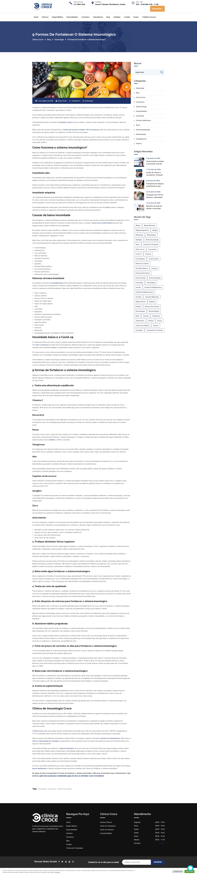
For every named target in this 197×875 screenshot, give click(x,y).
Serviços (45, 17)
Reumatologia (141, 134)
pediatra (138, 306)
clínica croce (140, 249)
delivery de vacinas (142, 263)
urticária (150, 321)
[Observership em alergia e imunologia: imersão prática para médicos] (140, 162)
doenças (154, 268)
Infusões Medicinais (143, 120)
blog (137, 93)
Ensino (136, 17)
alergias (155, 230)
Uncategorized (141, 139)
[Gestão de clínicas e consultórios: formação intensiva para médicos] (140, 173)
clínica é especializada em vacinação (45, 741)
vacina (107, 207)
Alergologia (140, 88)
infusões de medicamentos (110, 738)
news (138, 125)
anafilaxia (139, 240)
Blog (108, 17)
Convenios (85, 17)
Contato (127, 17)
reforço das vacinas (152, 306)
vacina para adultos (142, 325)
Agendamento (157, 9)
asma (138, 244)
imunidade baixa (57, 283)
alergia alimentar (149, 225)
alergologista (151, 235)
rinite (137, 316)
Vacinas (139, 143)
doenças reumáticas (143, 273)
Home (36, 17)
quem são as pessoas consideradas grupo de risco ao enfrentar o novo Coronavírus (71, 776)
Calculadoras (98, 17)
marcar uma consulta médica (102, 223)
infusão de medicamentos (144, 292)
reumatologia (140, 311)
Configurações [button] (178, 871)
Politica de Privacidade (74, 848)
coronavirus (152, 249)
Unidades (117, 17)
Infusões (69, 833)
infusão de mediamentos (152, 287)
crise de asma (154, 259)
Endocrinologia (141, 107)
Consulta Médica (106, 833)
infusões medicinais (152, 297)
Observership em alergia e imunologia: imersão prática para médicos (155, 163)
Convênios (70, 837)
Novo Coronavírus (42, 345)
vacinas (155, 325)
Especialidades (72, 17)
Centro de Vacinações (108, 826)
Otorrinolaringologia (143, 130)
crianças (148, 254)
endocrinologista (154, 278)
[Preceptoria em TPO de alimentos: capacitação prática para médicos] (140, 195)
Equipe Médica (57, 17)
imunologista (151, 283)
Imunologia (89, 101)
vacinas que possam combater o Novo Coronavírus (81, 130)
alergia (138, 225)
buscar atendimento (39, 768)
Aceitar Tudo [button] (189, 871)
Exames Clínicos (106, 822)
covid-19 (139, 254)
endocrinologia (140, 278)
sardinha (52, 440)
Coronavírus (140, 102)
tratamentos (140, 321)
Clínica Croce (62, 101)
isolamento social (65, 122)
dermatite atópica (142, 268)
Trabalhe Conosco (149, 17)
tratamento (156, 316)
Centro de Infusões (107, 830)
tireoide (145, 316)
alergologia (139, 235)
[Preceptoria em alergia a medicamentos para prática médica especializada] (140, 184)
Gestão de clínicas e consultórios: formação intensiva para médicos (154, 175)
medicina (152, 302)
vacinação (139, 330)
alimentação (42, 789)
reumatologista (154, 311)
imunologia (52, 789)
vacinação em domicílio (154, 330)
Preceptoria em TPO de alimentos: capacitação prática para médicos (154, 197)
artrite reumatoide (152, 240)
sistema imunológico (66, 748)
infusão (138, 287)
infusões (139, 297)
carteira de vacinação (150, 244)
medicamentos (141, 302)
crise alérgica (140, 259)
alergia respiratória (142, 230)
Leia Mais (57, 872)
